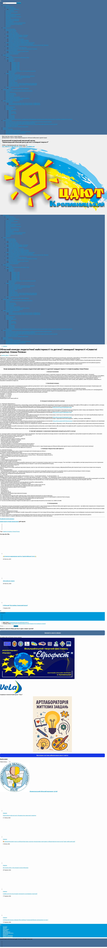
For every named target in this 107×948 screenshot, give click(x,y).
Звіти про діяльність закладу (13, 16)
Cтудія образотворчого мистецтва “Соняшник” (21, 43)
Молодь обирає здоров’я (15, 78)
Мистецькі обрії (13, 79)
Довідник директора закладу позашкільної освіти (19, 90)
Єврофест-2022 (16, 67)
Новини (5, 346)
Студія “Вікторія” (13, 32)
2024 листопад (12, 113)
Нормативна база (7, 89)
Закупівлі (8, 18)
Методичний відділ (14, 9)
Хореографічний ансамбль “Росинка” (18, 35)
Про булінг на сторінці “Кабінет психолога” (17, 126)
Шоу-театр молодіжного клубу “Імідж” (19, 51)
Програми (8, 13)
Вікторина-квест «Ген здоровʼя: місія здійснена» (15, 867)
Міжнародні (9, 56)
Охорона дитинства (11, 94)
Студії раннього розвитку (12, 46)
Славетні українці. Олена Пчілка (11, 531)
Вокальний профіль (11, 30)
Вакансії (8, 26)
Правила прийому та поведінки (14, 24)
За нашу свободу (13, 82)
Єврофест (11, 61)
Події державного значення (13, 130)
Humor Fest (12, 81)
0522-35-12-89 (18, 146)
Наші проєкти (6, 55)
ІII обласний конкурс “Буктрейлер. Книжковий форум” (23, 84)
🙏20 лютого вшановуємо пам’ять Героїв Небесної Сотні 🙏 (19, 556)
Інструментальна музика (12, 37)
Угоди (7, 105)
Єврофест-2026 (16, 62)
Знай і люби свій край (14, 74)
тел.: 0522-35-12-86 (7, 146)
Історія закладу (10, 6)
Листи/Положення (11, 93)
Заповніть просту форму (53, 633)
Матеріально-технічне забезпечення (15, 22)
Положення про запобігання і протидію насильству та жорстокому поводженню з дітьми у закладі (32, 124)
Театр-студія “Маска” (14, 52)
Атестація (5, 127)
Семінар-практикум (11, 109)
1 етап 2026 (12, 115)
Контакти (8, 25)
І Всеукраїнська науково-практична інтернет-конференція (24, 103)
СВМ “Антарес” (12, 31)
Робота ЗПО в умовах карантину (14, 99)
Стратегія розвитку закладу (13, 14)
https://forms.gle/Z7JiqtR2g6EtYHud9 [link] (62, 407)
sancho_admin (5, 355)
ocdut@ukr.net (30, 146)
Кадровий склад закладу (12, 20)
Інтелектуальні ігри (14, 85)
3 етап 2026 (12, 118)
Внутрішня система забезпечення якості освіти (52, 755)
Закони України (10, 95)
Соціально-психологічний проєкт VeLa (19, 57)
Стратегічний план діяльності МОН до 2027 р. (17, 98)
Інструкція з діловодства (12, 19)
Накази (8, 92)
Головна (5, 926)
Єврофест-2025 (16, 63)
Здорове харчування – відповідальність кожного (22, 76)
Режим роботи (9, 21)
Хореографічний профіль (12, 34)
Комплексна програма (12, 11)
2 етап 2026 (12, 116)
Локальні (8, 87)
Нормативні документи (12, 125)
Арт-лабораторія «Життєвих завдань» (19, 88)
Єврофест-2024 (16, 64)
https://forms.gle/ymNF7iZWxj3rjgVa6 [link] (62, 421)
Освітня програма (10, 29)
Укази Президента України (13, 97)
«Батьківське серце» (9, 581)
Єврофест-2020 (16, 69)
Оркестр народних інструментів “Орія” (19, 41)
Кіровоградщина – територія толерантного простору (23, 83)
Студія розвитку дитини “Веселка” (18, 47)
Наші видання (9, 108)
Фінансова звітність (11, 15)
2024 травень (12, 111)
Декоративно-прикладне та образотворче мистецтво (20, 42)
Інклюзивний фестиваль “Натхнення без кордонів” (22, 71)
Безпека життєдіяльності (12, 134)
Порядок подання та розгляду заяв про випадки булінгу (20, 123)
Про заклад (6, 5)
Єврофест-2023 (16, 66)
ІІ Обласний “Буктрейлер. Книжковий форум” (15, 605)
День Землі (12, 60)
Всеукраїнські (9, 58)
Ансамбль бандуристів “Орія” (16, 39)
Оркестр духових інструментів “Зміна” (19, 40)
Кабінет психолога (8, 935)
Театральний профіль (11, 50)
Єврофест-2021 (16, 68)
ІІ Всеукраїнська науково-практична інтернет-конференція (24, 104)
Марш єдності (12, 72)
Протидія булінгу (7, 120)
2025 (10, 114)
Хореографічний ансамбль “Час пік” (18, 36)
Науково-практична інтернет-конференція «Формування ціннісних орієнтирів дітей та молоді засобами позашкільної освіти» (39, 119)
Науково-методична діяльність (11, 100)
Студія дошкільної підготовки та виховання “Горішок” (23, 48)
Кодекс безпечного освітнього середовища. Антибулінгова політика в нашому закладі (29, 121)
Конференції (9, 102)
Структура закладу (11, 8)
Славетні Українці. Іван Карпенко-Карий (19, 77)
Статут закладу (10, 10)
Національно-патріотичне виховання (16, 132)
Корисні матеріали (8, 129)
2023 (10, 110)
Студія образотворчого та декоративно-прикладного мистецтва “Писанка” (29, 45)
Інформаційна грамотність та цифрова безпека (18, 131)
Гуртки (4, 27)
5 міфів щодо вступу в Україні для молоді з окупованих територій (20, 893)
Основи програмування (12, 53)
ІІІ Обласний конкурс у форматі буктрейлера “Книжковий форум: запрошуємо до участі (25, 919)
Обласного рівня (10, 73)
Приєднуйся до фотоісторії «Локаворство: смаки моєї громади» (19, 815)
